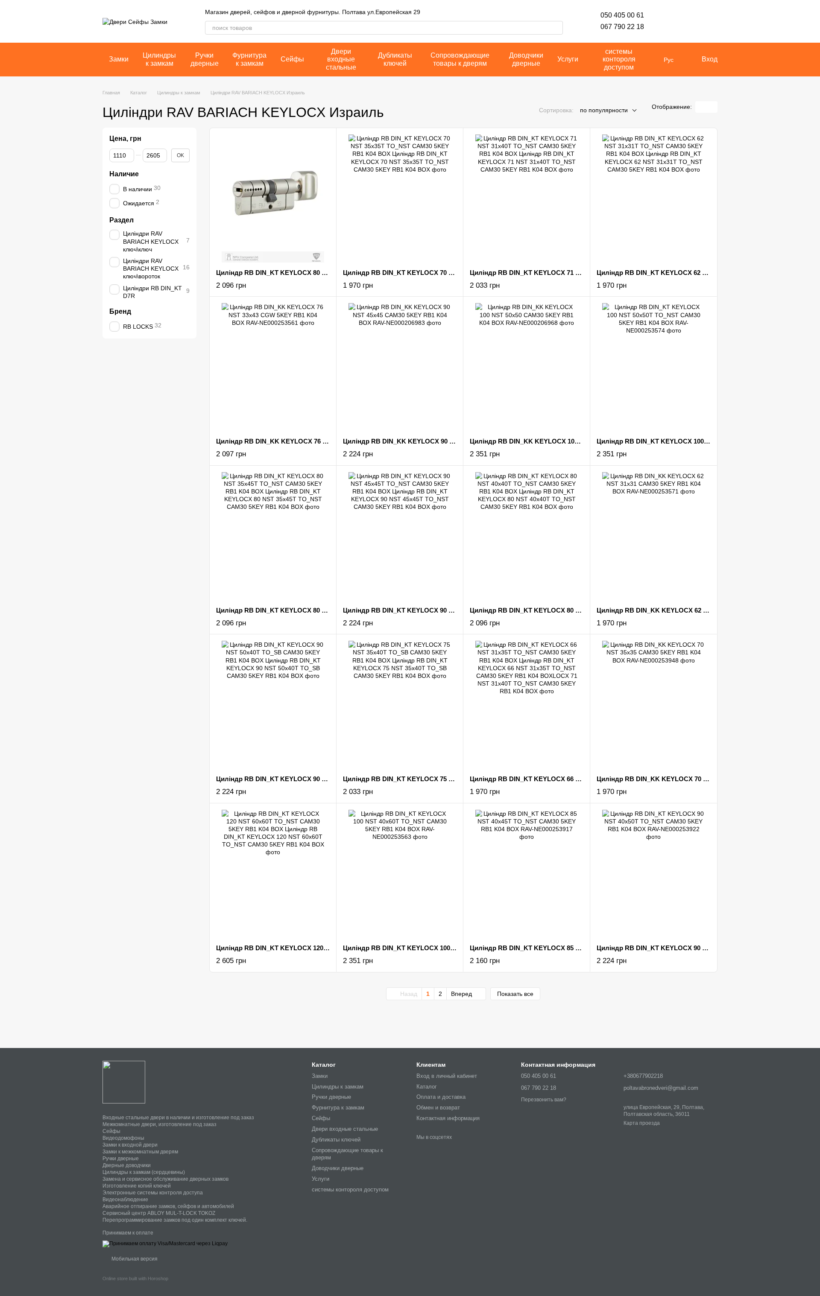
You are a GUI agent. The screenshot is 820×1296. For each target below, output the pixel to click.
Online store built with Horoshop (135, 1278)
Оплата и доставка (441, 1097)
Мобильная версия (134, 1259)
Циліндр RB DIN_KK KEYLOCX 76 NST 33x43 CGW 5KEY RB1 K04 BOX (324, 441)
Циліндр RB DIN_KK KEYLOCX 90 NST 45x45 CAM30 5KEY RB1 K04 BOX (454, 441)
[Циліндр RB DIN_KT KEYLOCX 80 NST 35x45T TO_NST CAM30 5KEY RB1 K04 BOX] (273, 536)
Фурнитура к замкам (249, 59)
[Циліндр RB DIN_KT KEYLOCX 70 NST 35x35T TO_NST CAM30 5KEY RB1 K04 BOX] (400, 198)
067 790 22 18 (622, 26)
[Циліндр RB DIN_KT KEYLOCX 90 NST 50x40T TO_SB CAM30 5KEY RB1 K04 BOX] (273, 705)
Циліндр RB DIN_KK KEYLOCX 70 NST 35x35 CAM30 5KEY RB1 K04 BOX (708, 778)
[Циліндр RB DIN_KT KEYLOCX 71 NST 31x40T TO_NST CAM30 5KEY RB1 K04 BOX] (526, 198)
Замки (119, 59)
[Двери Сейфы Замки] (123, 1082)
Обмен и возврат (438, 1107)
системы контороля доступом (619, 59)
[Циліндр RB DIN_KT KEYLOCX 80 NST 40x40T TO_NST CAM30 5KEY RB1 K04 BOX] (526, 536)
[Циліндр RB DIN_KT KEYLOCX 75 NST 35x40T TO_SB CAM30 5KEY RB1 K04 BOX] (400, 705)
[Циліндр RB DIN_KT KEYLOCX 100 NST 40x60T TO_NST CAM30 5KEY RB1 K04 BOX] (400, 874)
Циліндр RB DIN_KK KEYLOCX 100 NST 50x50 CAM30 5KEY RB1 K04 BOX (583, 441)
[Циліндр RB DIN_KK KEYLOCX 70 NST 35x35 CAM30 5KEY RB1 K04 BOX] (653, 705)
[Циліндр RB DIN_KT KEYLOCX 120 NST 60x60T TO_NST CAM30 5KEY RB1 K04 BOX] (273, 874)
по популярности (604, 110)
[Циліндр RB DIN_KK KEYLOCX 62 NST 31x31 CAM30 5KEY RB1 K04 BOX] (653, 536)
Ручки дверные (204, 59)
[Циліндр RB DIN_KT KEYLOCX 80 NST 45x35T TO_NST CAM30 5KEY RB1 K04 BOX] (273, 198)
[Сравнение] (688, 21)
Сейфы (292, 59)
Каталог (426, 1086)
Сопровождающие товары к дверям (459, 59)
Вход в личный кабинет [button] (446, 1076)
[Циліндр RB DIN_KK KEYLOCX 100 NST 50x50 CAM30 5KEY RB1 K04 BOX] (526, 367)
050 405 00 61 (622, 15)
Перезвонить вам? (543, 1100)
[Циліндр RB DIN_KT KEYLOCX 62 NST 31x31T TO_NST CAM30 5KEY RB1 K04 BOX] (653, 198)
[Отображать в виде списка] (712, 107)
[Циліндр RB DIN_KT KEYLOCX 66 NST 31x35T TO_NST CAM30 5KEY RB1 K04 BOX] (526, 705)
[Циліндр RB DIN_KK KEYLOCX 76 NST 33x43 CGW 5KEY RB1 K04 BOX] (273, 367)
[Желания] (666, 21)
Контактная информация (448, 1118)
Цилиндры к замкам (159, 59)
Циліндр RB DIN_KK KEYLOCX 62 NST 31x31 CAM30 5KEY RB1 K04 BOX (708, 610)
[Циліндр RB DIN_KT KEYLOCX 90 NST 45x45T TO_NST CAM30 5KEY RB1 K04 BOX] (400, 536)
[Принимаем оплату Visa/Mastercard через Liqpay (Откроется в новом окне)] (165, 1243)
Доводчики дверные (526, 59)
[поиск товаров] (556, 28)
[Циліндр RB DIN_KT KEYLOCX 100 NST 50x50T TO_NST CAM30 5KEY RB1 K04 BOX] (653, 367)
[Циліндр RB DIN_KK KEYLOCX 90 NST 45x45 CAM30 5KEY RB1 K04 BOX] (400, 367)
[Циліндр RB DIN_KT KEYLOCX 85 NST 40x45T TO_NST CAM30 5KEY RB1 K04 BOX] (526, 874)
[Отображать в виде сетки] (700, 107)
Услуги (567, 59)
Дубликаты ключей (395, 59)
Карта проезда (642, 1123)
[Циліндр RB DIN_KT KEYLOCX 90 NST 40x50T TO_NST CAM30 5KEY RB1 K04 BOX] (653, 874)
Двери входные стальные (341, 59)
